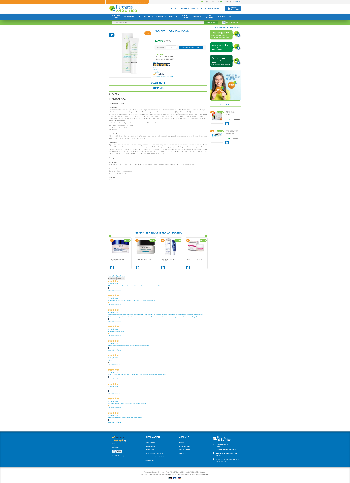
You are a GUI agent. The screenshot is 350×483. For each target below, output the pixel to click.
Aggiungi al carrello (190, 48)
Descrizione (158, 83)
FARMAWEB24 (168, 57)
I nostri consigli (213, 8)
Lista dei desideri (184, 449)
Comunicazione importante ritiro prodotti (158, 457)
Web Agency (202, 472)
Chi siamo (183, 8)
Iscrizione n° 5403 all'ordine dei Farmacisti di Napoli (157, 474)
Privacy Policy (149, 449)
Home (173, 8)
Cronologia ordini (184, 446)
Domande (158, 88)
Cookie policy (149, 460)
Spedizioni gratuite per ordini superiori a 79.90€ (128, 2)
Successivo (120, 278)
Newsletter (182, 453)
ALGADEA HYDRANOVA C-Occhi (230, 27)
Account (181, 442)
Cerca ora (211, 22)
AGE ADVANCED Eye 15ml (144, 259)
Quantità (160, 47)
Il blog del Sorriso (197, 8)
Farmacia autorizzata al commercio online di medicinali (192, 474)
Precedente (111, 278)
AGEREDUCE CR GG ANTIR (194, 259)
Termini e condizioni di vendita (154, 453)
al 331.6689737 (216, 50)
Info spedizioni (150, 446)
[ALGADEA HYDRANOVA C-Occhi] (130, 53)
